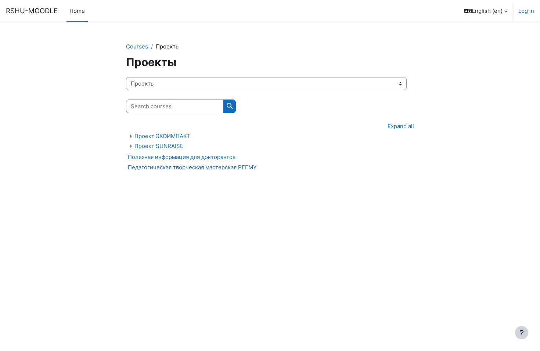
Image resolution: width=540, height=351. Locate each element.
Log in (526, 10)
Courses (137, 46)
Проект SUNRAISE (158, 145)
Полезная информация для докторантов (181, 156)
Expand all (401, 126)
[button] (486, 11)
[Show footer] (521, 332)
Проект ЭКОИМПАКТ (162, 136)
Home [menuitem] (77, 10)
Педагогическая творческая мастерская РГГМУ (192, 167)
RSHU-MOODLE (32, 11)
